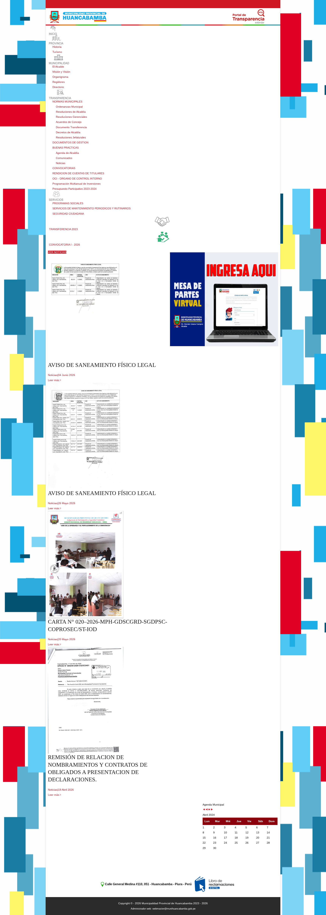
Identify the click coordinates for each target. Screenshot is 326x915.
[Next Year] (209, 809)
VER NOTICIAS (57, 252)
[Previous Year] (204, 809)
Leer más (54, 380)
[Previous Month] (206, 809)
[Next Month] (212, 809)
